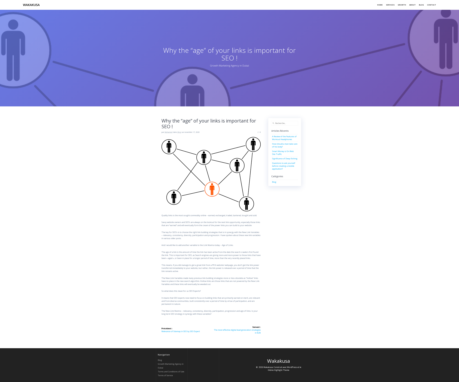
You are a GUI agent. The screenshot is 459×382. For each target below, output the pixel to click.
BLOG (421, 5)
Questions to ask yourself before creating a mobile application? (283, 166)
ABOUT (412, 5)
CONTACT (431, 5)
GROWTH (402, 5)
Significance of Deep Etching (284, 158)
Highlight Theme (281, 370)
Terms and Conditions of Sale (171, 371)
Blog (179, 132)
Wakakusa (31, 4)
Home (380, 5)
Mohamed (168, 132)
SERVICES (390, 5)
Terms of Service (165, 375)
